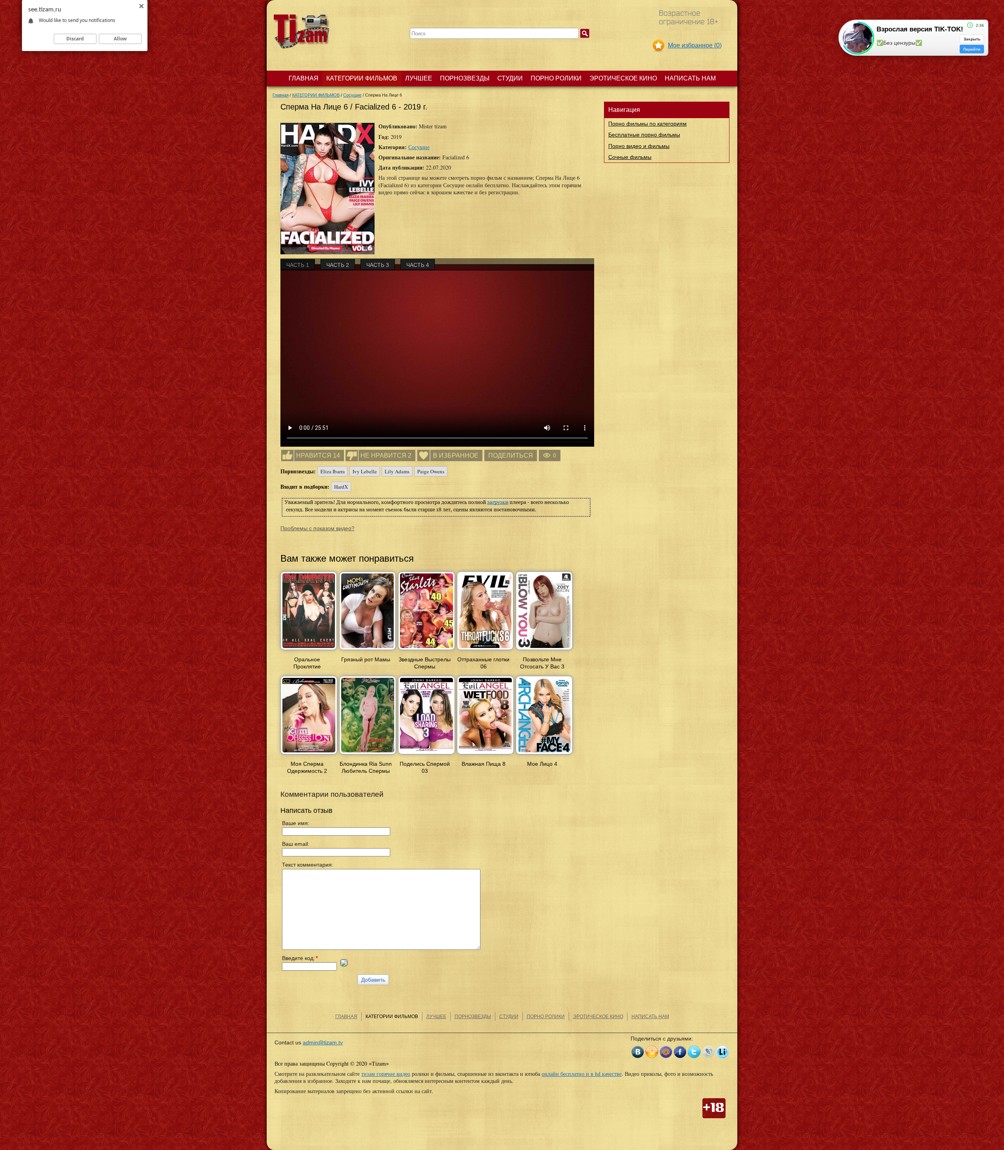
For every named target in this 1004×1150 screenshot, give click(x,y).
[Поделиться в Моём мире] (666, 1052)
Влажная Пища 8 (484, 764)
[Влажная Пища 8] (485, 755)
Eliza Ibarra (332, 471)
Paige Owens (430, 471)
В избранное (455, 455)
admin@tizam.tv (323, 1042)
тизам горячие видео (385, 1073)
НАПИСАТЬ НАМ (690, 78)
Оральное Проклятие (307, 663)
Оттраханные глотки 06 (483, 663)
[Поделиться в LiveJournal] (708, 1052)
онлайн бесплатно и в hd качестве (582, 1073)
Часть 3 (377, 265)
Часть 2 (337, 265)
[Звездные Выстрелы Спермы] (426, 650)
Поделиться (510, 455)
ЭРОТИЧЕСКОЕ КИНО (623, 78)
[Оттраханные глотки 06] (485, 650)
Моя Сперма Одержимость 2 (307, 767)
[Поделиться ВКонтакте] (637, 1052)
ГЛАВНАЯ (303, 78)
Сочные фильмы (629, 157)
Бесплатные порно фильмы (644, 134)
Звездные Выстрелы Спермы (424, 663)
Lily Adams (397, 471)
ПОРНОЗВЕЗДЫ (464, 78)
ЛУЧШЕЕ (418, 78)
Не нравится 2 (385, 455)
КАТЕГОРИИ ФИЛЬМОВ (361, 78)
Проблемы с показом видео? (317, 528)
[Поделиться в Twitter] (694, 1052)
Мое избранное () (695, 45)
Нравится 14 (318, 455)
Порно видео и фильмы (638, 146)
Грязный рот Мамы (365, 659)
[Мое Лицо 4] (544, 755)
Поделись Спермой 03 (425, 767)
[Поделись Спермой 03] (426, 755)
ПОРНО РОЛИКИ (556, 78)
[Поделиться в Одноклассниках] (652, 1052)
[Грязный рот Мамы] (367, 650)
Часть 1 (297, 265)
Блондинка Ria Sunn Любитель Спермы (366, 767)
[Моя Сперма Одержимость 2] (308, 755)
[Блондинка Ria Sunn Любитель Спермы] (367, 755)
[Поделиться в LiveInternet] (722, 1052)
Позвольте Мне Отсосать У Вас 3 (542, 663)
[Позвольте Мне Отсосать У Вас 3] (544, 650)
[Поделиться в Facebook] (680, 1052)
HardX (341, 486)
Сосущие (418, 147)
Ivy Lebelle (365, 471)
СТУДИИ (510, 78)
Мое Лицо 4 (542, 764)
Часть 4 (417, 265)
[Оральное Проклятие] (308, 650)
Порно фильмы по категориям (647, 123)
